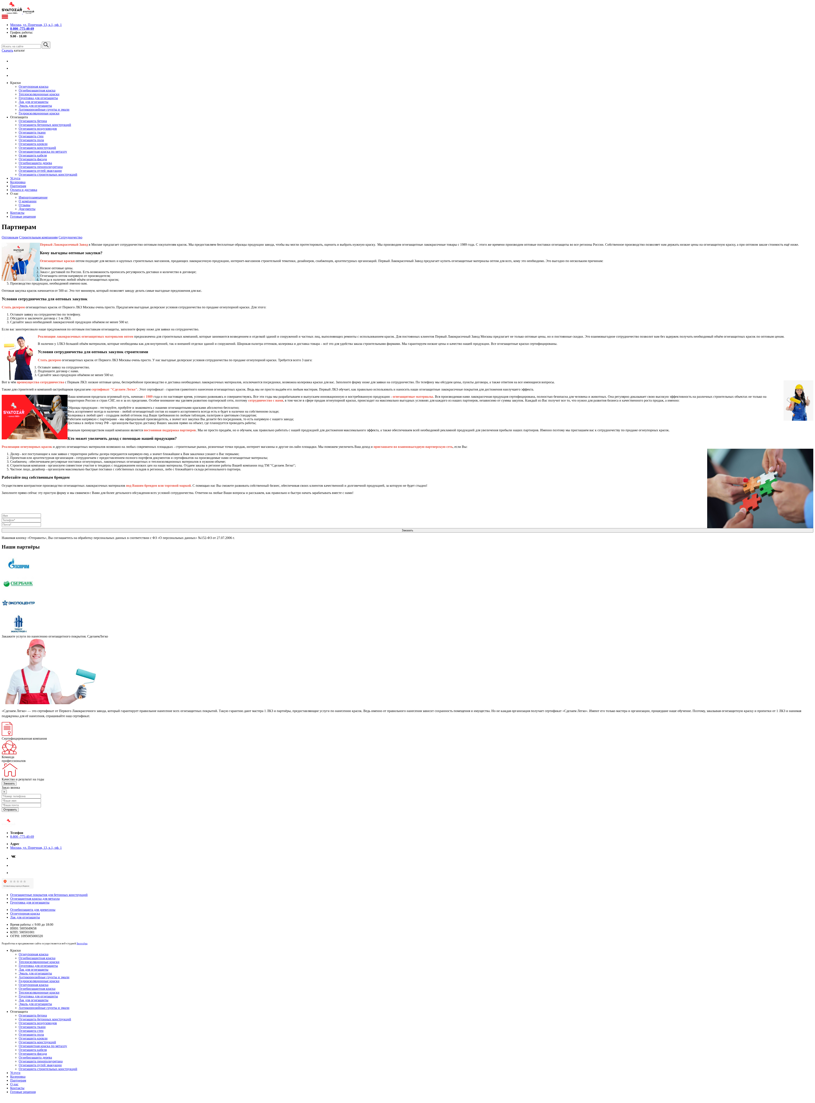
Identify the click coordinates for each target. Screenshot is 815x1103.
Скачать (7, 50)
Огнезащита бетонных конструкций (45, 125)
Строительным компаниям (38, 237)
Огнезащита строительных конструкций (48, 174)
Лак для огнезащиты (33, 102)
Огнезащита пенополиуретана (41, 167)
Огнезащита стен (31, 136)
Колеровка (17, 182)
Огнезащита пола (31, 140)
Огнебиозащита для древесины (32, 909)
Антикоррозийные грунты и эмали (44, 109)
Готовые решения (23, 216)
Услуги (15, 178)
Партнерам (18, 186)
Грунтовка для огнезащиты (38, 98)
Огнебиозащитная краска (37, 90)
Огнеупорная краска (33, 86)
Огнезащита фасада (33, 159)
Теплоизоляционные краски (39, 94)
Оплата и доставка (23, 190)
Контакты (17, 212)
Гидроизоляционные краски (39, 113)
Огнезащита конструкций (37, 148)
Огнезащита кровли (33, 144)
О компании (28, 201)
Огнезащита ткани (32, 132)
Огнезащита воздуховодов (38, 128)
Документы (27, 209)
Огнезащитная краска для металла (35, 898)
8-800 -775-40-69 (22, 836)
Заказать (9, 783)
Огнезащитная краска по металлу (43, 151)
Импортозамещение (33, 197)
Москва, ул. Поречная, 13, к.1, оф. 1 (36, 25)
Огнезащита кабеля (33, 155)
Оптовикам (10, 237)
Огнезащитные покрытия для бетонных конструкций (49, 895)
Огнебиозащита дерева (35, 163)
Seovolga (82, 943)
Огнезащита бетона (33, 121)
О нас (14, 1084)
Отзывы (24, 205)
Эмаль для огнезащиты (35, 105)
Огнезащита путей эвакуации (40, 170)
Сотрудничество (70, 237)
